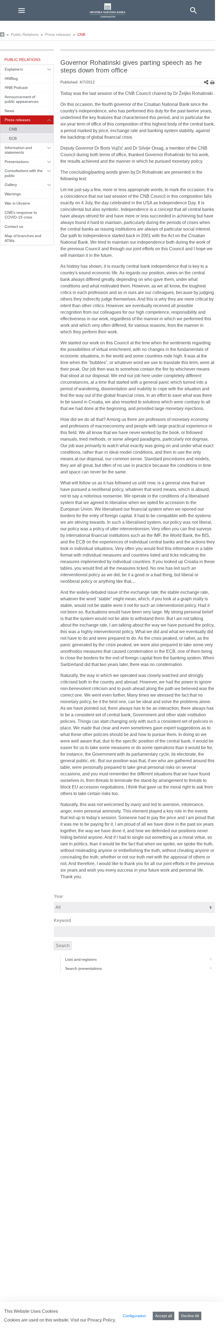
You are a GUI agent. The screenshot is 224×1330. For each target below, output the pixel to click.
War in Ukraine (17, 203)
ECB (13, 138)
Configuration (134, 1316)
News (9, 111)
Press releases (58, 34)
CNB (81, 34)
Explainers (14, 69)
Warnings (13, 194)
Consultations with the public (24, 173)
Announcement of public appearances (22, 99)
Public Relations (25, 34)
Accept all (163, 1316)
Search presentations (83, 968)
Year (58, 896)
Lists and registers (81, 959)
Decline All (190, 1316)
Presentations (17, 161)
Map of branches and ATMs (23, 238)
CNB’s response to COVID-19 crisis (21, 215)
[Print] (212, 82)
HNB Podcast (16, 87)
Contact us (14, 226)
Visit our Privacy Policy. (93, 1320)
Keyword (62, 920)
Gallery (11, 184)
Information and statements (18, 150)
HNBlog (11, 78)
